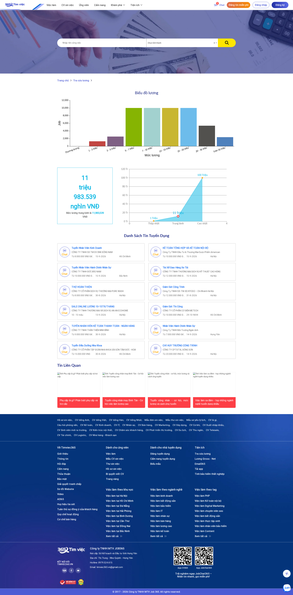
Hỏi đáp (61, 463)
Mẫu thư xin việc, (175, 420)
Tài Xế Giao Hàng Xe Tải (175, 267)
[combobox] (182, 43)
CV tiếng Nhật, (134, 420)
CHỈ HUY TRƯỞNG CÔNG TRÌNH (180, 345)
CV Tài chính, (64, 435)
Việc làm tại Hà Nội (116, 495)
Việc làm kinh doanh (161, 495)
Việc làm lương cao (161, 526)
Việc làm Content (204, 531)
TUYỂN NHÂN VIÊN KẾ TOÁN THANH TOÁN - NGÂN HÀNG (103, 326)
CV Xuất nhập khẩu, (213, 425)
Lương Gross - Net (205, 458)
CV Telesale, (212, 430)
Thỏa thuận (63, 474)
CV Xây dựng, (180, 425)
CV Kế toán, (86, 425)
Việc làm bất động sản (163, 500)
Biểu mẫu (155, 463)
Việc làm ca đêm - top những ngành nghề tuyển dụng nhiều (214, 402)
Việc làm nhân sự (160, 516)
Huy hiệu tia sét (66, 504)
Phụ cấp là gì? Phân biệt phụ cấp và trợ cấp (79, 402)
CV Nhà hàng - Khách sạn (103, 435)
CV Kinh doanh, (103, 425)
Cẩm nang (100, 5)
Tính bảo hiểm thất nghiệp (209, 474)
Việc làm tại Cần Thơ (117, 521)
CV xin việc (67, 5)
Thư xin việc (112, 463)
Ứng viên (84, 5)
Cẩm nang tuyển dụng (162, 458)
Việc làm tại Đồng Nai (118, 526)
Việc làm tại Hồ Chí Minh (119, 500)
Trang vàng (112, 479)
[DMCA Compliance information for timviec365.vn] (81, 582)
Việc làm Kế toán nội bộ (208, 500)
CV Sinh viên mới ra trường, (72, 430)
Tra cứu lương (203, 453)
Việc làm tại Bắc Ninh (118, 531)
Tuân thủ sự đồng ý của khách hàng (77, 509)
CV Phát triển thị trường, (159, 430)
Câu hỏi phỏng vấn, (67, 425)
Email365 (200, 463)
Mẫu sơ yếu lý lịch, (196, 420)
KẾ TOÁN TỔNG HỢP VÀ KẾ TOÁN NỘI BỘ (185, 248)
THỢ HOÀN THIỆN (82, 287)
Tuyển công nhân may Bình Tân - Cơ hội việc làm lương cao (124, 402)
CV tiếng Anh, (82, 420)
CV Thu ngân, (196, 430)
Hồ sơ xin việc (114, 468)
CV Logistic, (80, 435)
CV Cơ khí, (194, 425)
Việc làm (51, 5)
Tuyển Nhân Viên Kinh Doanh (87, 248)
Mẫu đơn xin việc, (154, 420)
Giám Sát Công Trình (173, 287)
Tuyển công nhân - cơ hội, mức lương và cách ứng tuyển (169, 402)
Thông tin (62, 458)
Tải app (199, 468)
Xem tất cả (112, 536)
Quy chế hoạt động (68, 514)
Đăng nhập (261, 4)
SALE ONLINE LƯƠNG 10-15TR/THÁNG (93, 306)
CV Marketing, (162, 425)
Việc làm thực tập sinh (207, 521)
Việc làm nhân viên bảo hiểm (211, 526)
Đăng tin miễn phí (238, 4)
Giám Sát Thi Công (173, 306)
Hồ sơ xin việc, (65, 420)
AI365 (60, 499)
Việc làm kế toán (159, 531)
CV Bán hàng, (145, 425)
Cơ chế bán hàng (66, 519)
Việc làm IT (156, 511)
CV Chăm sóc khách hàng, (129, 430)
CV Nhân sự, (129, 425)
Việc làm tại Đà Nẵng (118, 505)
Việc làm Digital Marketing (209, 505)
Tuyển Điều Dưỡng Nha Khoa (87, 345)
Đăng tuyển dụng (160, 453)
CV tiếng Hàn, (116, 420)
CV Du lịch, (181, 430)
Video (60, 494)
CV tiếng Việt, (99, 420)
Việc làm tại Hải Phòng (118, 511)
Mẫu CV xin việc (115, 458)
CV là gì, (212, 420)
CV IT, (117, 425)
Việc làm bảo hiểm (160, 505)
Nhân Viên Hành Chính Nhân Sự (179, 326)
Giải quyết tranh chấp (69, 484)
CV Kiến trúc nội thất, (101, 430)
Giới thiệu (62, 453)
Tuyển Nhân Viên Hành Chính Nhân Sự (91, 267)
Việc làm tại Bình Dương (119, 516)
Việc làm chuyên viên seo (209, 511)
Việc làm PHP (202, 495)
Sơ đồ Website (65, 489)
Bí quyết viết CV (115, 474)
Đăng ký (280, 4)
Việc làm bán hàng (160, 521)
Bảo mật (62, 479)
